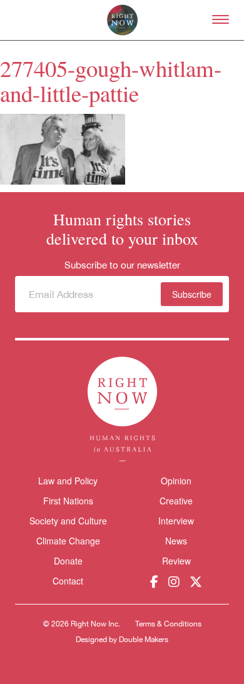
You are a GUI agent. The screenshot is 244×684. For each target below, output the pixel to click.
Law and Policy (68, 480)
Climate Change (68, 540)
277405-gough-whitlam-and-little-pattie (110, 80)
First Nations (68, 500)
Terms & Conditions (168, 624)
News (176, 540)
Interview (176, 520)
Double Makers (143, 639)
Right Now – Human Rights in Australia (122, 20)
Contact (68, 581)
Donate (68, 561)
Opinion (176, 480)
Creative (176, 500)
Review (176, 560)
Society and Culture (68, 520)
